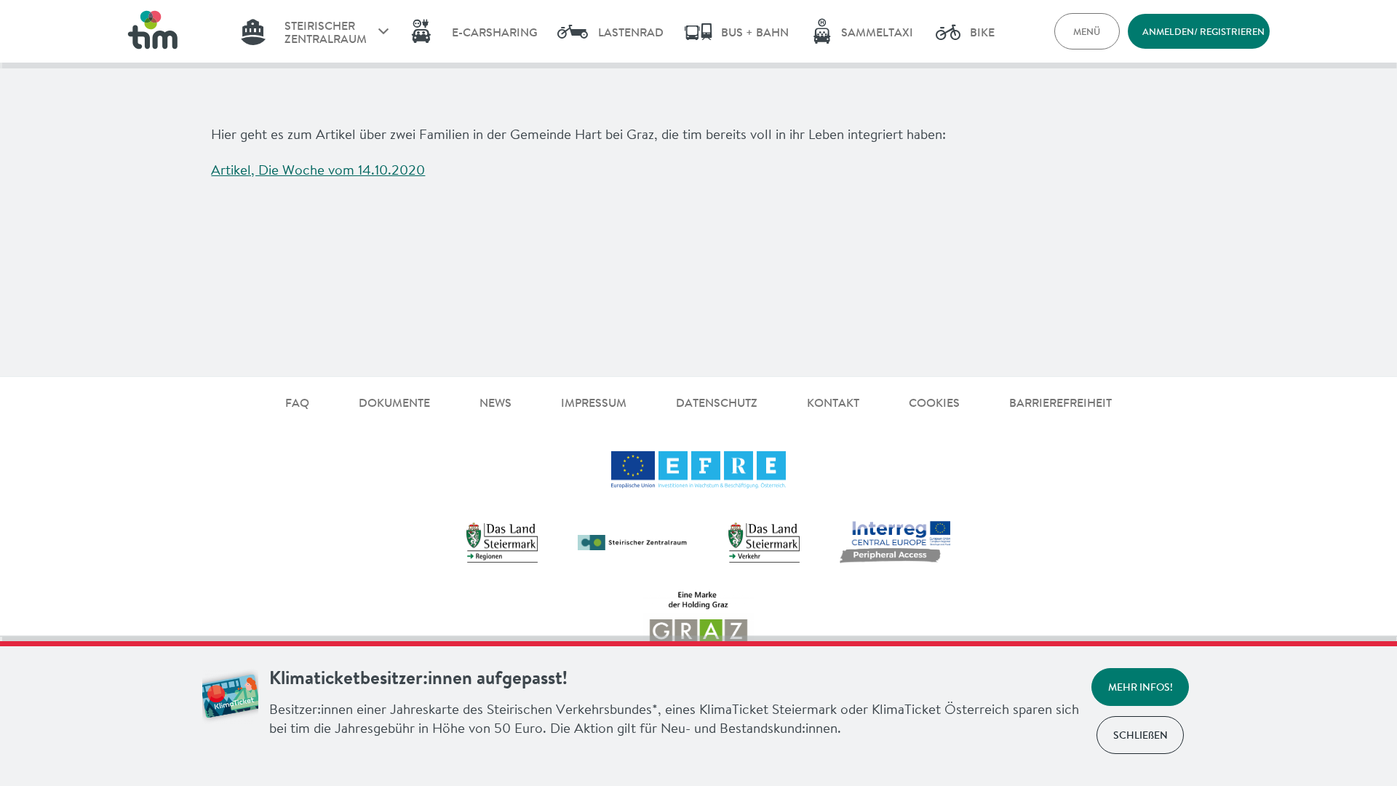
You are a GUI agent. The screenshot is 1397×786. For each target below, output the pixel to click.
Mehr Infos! (1140, 687)
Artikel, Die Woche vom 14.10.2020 (318, 169)
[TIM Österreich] (152, 31)
